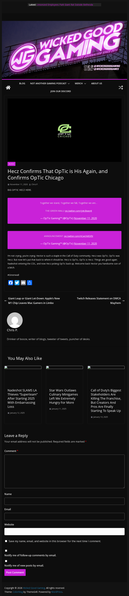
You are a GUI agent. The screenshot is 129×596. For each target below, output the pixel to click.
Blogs (11, 164)
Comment (11, 451)
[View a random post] (121, 87)
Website (9, 524)
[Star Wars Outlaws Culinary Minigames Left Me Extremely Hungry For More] (64, 368)
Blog (22, 83)
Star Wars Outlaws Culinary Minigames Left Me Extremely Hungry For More (63, 396)
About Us (96, 83)
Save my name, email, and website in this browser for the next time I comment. (55, 541)
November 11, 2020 (85, 218)
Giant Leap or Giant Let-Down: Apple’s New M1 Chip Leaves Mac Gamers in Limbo (34, 301)
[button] (68, 83)
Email (7, 509)
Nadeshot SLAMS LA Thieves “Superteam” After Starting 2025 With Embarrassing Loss (23, 398)
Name (8, 494)
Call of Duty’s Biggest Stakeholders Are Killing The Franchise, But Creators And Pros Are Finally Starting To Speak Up (106, 400)
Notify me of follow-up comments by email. (30, 555)
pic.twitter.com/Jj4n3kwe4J (78, 210)
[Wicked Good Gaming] (64, 23)
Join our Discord (60, 91)
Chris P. (34, 184)
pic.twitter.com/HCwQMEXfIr (78, 236)
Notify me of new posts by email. (24, 565)
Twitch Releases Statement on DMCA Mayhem (99, 301)
